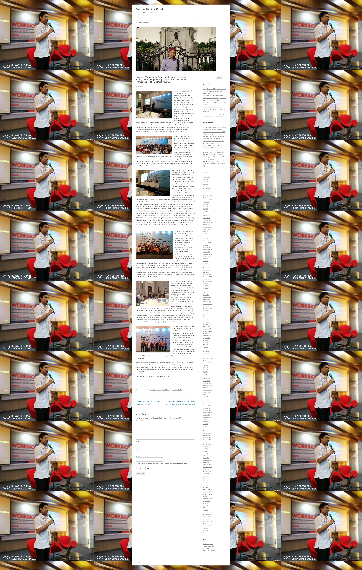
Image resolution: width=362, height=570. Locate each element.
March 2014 (206, 512)
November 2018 (207, 385)
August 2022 (206, 283)
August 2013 (206, 528)
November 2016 (207, 440)
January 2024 (206, 245)
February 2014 (207, 514)
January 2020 (206, 354)
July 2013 (205, 530)
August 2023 (206, 256)
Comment (139, 421)
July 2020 (205, 340)
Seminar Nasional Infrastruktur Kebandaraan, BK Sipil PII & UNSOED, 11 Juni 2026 (214, 102)
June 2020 (205, 342)
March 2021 (206, 322)
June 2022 (205, 288)
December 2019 (207, 356)
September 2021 (207, 308)
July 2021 (205, 313)
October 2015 (206, 469)
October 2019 (206, 360)
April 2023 (205, 265)
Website (138, 456)
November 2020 (207, 331)
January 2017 (206, 435)
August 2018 (206, 392)
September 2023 (207, 254)
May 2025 (205, 209)
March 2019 (206, 376)
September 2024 (207, 227)
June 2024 (205, 234)
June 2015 (205, 478)
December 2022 (207, 274)
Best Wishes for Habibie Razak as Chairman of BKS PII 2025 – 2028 (162, 18)
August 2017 (206, 419)
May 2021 (205, 317)
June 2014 (205, 505)
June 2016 (205, 451)
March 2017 (206, 431)
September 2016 (207, 444)
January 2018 (206, 408)
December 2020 (207, 329)
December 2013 (207, 519)
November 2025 (207, 195)
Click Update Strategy (209, 127)
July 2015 (205, 476)
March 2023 (206, 268)
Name (138, 442)
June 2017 (205, 424)
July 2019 (205, 367)
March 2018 (206, 403)
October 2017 (206, 415)
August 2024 (206, 229)
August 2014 (206, 501)
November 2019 (207, 358)
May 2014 (205, 508)
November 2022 (207, 277)
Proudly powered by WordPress (144, 562)
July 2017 (205, 421)
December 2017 (207, 410)
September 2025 (207, 200)
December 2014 (207, 492)
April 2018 (205, 401)
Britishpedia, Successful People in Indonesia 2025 (200, 18)
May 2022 (205, 290)
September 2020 (207, 335)
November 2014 (207, 494)
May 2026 (205, 184)
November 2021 (207, 304)
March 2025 (206, 213)
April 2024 (205, 238)
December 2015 (207, 464)
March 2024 (206, 240)
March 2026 (206, 186)
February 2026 (207, 188)
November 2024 (207, 222)
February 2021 (207, 324)
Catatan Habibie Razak (150, 9)
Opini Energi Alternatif (209, 551)
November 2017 (207, 412)
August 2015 (206, 474)
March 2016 (206, 458)
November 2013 (207, 521)
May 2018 (205, 399)
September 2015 (207, 471)
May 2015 (205, 480)
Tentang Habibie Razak (142, 22)
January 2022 (206, 299)
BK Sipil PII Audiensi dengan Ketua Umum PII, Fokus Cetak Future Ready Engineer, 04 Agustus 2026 (214, 91)
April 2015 (205, 483)
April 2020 (205, 347)
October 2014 (206, 496)
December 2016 (207, 437)
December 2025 (207, 193)
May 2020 (205, 345)
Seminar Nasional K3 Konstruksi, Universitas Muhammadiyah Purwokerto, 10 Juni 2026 (214, 109)
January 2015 (206, 489)
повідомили (206, 145)
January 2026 (206, 191)
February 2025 (207, 215)
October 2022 (206, 279)
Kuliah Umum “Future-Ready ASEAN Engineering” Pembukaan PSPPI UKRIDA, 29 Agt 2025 (213, 157)
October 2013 (206, 523)
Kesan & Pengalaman (155, 390)
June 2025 (205, 206)
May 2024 (205, 236)
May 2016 (205, 453)
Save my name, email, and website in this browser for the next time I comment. (163, 464)
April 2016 (205, 455)
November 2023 (207, 249)
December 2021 (207, 301)
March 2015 (206, 485)
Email (138, 449)
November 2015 (207, 467)
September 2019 (207, 363)
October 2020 (206, 333)
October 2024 (206, 225)
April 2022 (205, 292)
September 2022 (207, 281)
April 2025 (205, 211)
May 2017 (205, 426)
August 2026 (206, 177)
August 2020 (206, 338)
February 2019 (207, 378)
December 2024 (207, 220)
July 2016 (205, 449)
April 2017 (205, 428)
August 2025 (206, 202)
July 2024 (205, 231)
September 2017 (207, 417)
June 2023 (205, 261)
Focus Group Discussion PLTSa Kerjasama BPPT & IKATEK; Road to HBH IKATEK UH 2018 (180, 404)
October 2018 (206, 388)
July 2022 (205, 286)
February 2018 (207, 406)
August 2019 (206, 365)
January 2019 (206, 381)
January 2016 (206, 462)
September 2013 (207, 526)
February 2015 (207, 487)
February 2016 (207, 460)
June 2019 (205, 369)
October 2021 (206, 306)
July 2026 (205, 179)
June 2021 (205, 315)
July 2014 (205, 503)
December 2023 (207, 247)
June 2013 (205, 532)
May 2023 (205, 263)
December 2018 (207, 383)
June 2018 (205, 397)
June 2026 (205, 182)
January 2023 (206, 272)
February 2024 (207, 243)
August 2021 (206, 311)
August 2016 (206, 446)
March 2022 (206, 295)
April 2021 (205, 320)
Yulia (204, 154)
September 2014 (207, 498)
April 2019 (205, 374)
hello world (206, 136)
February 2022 (207, 297)
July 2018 (205, 394)
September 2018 (207, 390)
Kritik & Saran (165, 390)
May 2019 (205, 372)
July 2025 (205, 204)
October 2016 (206, 442)
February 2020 (207, 351)
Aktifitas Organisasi (208, 544)
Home (137, 18)
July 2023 (205, 258)
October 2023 (206, 252)
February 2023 (207, 270)
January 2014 (206, 517)
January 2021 (206, 326)
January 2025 (206, 218)
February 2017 (207, 433)
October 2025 (206, 197)
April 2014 (205, 510)
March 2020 (206, 349)
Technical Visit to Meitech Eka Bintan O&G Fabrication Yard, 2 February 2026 (214, 163)
